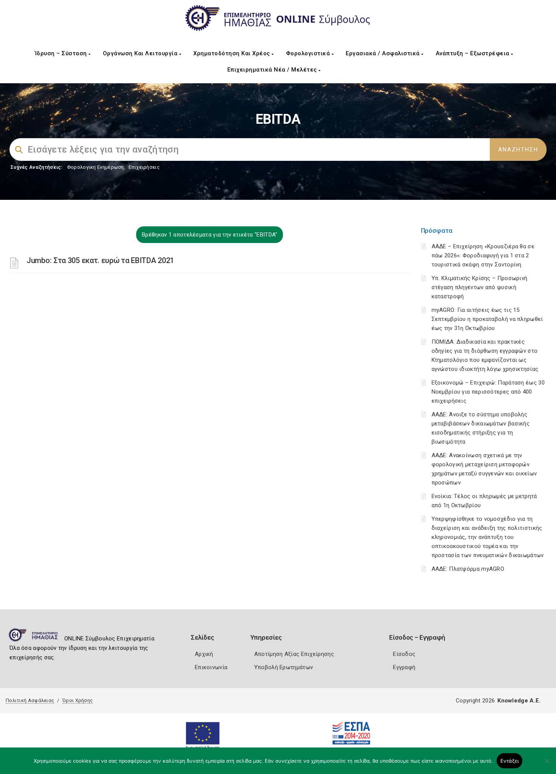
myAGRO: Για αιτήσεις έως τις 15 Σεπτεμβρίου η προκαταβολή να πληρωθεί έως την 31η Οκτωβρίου (487, 319)
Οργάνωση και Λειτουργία (141, 53)
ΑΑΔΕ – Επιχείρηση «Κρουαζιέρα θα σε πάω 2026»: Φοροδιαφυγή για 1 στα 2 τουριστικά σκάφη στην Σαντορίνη (483, 255)
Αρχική (204, 654)
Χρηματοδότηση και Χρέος (232, 53)
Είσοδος (404, 654)
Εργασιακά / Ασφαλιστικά (383, 53)
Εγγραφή (404, 667)
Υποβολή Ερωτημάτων (283, 667)
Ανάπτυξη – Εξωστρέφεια (473, 53)
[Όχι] (546, 764)
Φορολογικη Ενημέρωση (95, 167)
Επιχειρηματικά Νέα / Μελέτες (273, 69)
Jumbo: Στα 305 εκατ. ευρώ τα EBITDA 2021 (100, 260)
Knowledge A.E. (518, 700)
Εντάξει (509, 761)
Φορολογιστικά (309, 53)
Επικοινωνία (211, 667)
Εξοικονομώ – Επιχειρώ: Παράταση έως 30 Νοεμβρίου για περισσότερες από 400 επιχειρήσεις (488, 391)
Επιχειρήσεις (144, 167)
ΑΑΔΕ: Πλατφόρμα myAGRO (468, 568)
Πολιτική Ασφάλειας (30, 700)
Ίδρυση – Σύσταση (62, 53)
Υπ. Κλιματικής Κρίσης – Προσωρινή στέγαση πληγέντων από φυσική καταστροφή (480, 287)
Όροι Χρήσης (77, 700)
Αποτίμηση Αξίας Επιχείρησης (294, 654)
